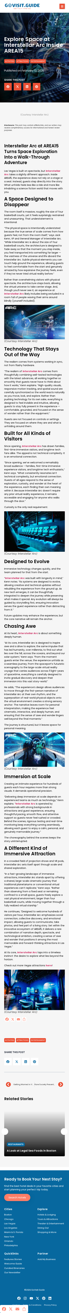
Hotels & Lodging (47, 1214)
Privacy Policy (50, 1305)
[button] (62, 6)
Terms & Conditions (32, 1305)
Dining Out (43, 1228)
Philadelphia (11, 1245)
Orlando (8, 1241)
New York (9, 1236)
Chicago (9, 1219)
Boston (8, 1214)
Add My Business (47, 1259)
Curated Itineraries (14, 1268)
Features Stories (13, 1259)
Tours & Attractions (48, 1219)
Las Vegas (9, 1223)
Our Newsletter (12, 1272)
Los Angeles (10, 1228)
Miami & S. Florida (13, 1232)
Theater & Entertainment (51, 1223)
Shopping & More (47, 1232)
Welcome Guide (13, 1263)
